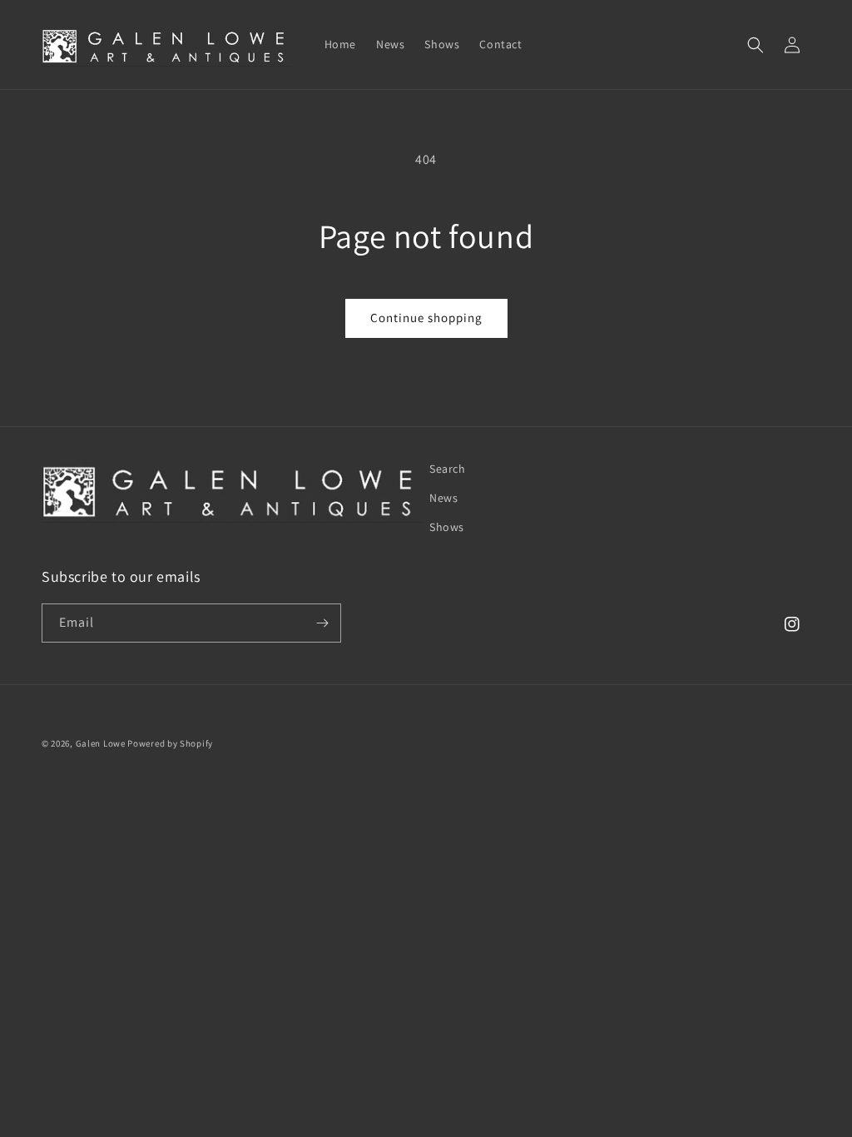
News (443, 497)
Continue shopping (426, 317)
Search (447, 468)
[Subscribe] (322, 623)
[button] (755, 45)
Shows (446, 526)
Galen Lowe (101, 743)
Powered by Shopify (170, 743)
